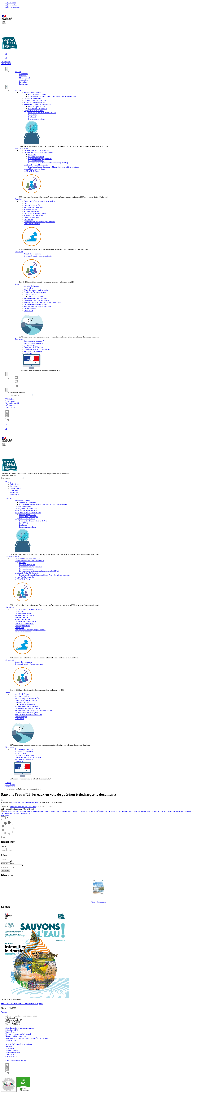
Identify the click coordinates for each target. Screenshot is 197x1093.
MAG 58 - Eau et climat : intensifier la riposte (22, 1003)
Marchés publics (11, 1040)
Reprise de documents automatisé (128, 811)
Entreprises (23, 76)
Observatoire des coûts (32, 224)
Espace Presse (6, 64)
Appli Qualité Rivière (31, 211)
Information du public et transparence (37, 105)
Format (3, 859)
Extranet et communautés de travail (18, 1034)
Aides (17, 284)
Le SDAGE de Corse (31, 171)
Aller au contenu (11, 5)
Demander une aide (31, 294)
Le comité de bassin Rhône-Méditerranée (38, 153)
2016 (114, 811)
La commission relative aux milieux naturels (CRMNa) (48, 163)
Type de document (7, 863)
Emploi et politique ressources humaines (19, 1028)
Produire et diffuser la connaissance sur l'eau (40, 201)
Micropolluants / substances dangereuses (74, 811)
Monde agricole (24, 78)
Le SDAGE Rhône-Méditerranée (36, 165)
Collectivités (23, 74)
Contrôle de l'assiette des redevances (37, 349)
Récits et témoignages (98, 902)
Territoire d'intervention (32, 98)
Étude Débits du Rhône (32, 205)
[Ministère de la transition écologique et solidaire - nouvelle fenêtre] (7, 25)
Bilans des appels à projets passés (36, 290)
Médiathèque (28, 220)
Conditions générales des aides (35, 292)
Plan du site (9, 1054)
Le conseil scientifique (36, 161)
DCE (150, 811)
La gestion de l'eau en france (34, 111)
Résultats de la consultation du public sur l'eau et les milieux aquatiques (53, 167)
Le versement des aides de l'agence (36, 300)
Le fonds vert (28, 311)
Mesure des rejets (30, 309)
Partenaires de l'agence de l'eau (35, 102)
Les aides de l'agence (31, 286)
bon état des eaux (177, 811)
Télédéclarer (28, 353)
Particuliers (23, 82)
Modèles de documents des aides (35, 298)
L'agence (18, 90)
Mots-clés (4, 868)
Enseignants (23, 84)
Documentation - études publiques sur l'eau (39, 222)
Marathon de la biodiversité (33, 207)
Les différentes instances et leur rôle (36, 150)
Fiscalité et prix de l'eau (36, 107)
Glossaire (8, 1046)
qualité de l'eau (158, 811)
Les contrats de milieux (36, 119)
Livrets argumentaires (31, 218)
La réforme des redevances (33, 343)
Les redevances (29, 345)
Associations (23, 80)
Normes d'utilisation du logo (15, 1036)
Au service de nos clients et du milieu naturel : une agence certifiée (52, 96)
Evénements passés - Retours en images (38, 256)
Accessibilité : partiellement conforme (18, 1044)
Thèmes (4, 855)
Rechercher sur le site (17, 393)
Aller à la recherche (12, 7)
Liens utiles (9, 1048)
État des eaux (28, 203)
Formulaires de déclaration (33, 347)
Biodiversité (94, 811)
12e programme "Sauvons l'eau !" (36, 100)
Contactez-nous (11, 1056)
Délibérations (5, 62)
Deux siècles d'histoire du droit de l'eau (42, 113)
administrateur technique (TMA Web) (24, 802)
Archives (4, 1012)
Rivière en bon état (30, 209)
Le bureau (32, 155)
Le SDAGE (32, 115)
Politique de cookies (12, 1052)
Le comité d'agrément (36, 157)
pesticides (167, 811)
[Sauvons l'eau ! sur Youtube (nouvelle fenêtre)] (16, 383)
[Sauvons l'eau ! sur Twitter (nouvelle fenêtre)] (16, 379)
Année (3, 847)
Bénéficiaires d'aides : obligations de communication (42, 302)
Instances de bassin (21, 148)
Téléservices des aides (36, 296)
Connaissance (20, 199)
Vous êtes (18, 72)
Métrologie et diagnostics (33, 351)
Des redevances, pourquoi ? (34, 341)
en (6, 58)
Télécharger (5, 815)
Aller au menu (10, 3)
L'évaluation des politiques (37, 109)
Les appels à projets (31, 288)
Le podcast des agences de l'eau (35, 213)
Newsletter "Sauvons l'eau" (33, 215)
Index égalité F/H (11, 1030)
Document (16, 813)
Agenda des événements (32, 254)
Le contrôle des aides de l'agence (35, 304)
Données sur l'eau (105, 811)
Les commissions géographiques (40, 159)
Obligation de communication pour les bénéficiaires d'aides (26, 1038)
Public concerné (6, 851)
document (144, 811)
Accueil (8, 783)
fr (6, 54)
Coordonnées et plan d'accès (15, 1060)
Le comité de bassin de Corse (34, 169)
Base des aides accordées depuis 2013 (37, 306)
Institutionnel (55, 811)
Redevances (19, 339)
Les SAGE (32, 117)
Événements (19, 252)
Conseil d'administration (37, 94)
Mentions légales (11, 1050)
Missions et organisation (32, 92)
